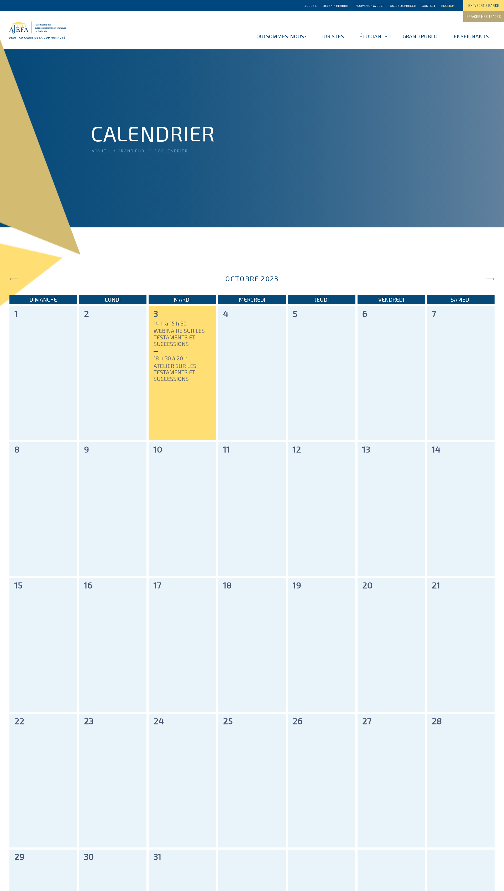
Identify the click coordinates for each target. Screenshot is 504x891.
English (447, 5)
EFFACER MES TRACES (483, 16)
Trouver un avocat (369, 5)
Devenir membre (335, 5)
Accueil (310, 5)
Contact (428, 5)
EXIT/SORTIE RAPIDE (483, 5)
